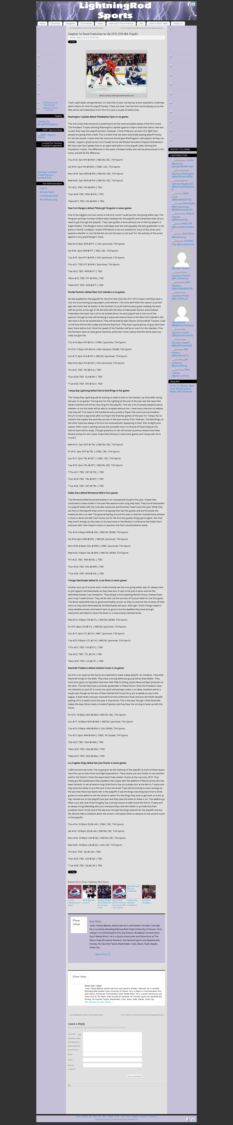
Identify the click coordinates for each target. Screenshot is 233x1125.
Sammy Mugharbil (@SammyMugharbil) (183, 186)
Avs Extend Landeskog (146, 901)
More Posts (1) (102, 954)
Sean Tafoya (77, 37)
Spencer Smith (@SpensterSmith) (182, 334)
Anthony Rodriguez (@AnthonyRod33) (183, 175)
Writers (85, 1116)
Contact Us (178, 23)
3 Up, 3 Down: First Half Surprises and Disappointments (142, 28)
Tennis (127, 1116)
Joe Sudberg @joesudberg (180, 362)
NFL (90, 1116)
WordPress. (133, 1119)
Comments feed (49, 195)
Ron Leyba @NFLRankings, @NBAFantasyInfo (183, 206)
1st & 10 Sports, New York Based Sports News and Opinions (182, 388)
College (110, 1116)
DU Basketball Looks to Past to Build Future (86, 28)
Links (141, 23)
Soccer (116, 1116)
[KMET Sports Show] (50, 137)
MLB (104, 1116)
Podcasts (143, 1116)
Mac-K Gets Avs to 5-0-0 (88, 901)
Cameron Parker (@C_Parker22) (181, 277)
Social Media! (86, 23)
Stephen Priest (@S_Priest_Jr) (180, 297)
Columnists (55, 23)
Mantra (124, 1119)
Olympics (135, 1116)
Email (70, 1060)
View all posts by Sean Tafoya (99, 1002)
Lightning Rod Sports (103, 1119)
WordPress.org (48, 199)
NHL (97, 37)
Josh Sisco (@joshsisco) (183, 235)
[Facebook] (189, 5)
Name (71, 1054)
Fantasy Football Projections (47, 173)
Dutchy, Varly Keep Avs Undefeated (132, 902)
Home (42, 23)
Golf (122, 1116)
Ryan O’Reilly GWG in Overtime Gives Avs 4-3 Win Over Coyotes (119, 904)
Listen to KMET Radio (158, 23)
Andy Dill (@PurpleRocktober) (183, 226)
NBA (95, 1116)
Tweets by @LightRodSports (48, 123)
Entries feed (47, 192)
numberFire (44, 177)
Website (71, 1065)
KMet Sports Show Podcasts (121, 23)
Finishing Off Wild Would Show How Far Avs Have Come (104, 904)
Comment (71, 1034)
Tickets (100, 23)
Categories (70, 23)
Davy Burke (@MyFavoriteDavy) (183, 324)
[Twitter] (193, 5)
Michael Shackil (180, 268)
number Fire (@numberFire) (183, 242)
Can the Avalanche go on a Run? (74, 902)
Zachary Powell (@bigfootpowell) (182, 344)
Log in (43, 188)
